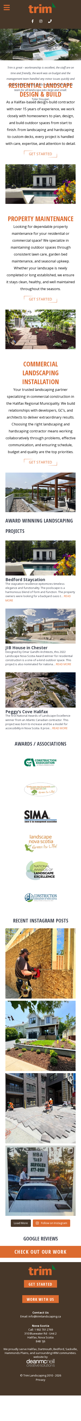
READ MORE (63, 664)
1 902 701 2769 (43, 1329)
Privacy (40, 1380)
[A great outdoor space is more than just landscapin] (40, 963)
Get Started (40, 1284)
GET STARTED (40, 154)
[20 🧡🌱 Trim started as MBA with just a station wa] (40, 1181)
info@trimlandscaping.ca (45, 1316)
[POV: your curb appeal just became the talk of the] (40, 1036)
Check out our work (40, 1251)
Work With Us (40, 1299)
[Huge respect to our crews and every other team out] (40, 1108)
